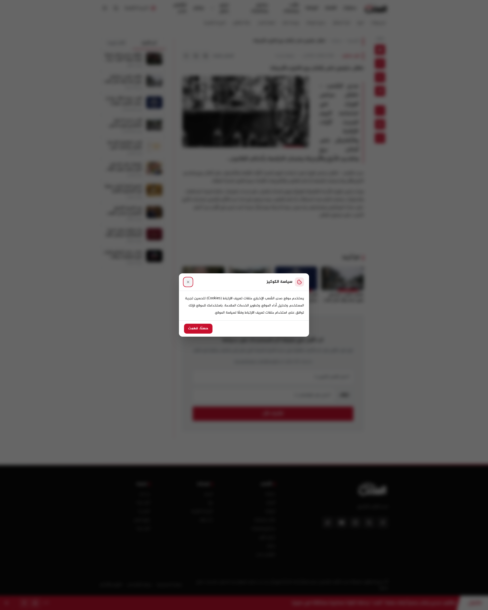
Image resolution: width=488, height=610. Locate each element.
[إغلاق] (188, 282)
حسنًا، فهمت (198, 328)
